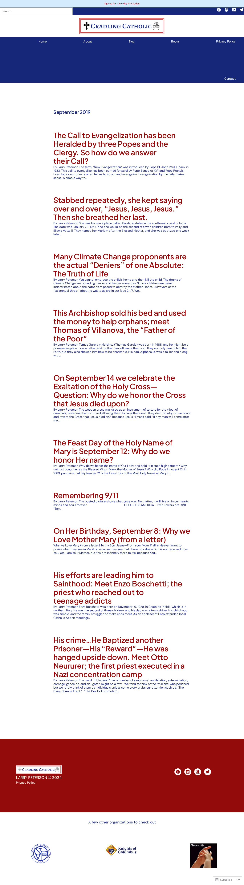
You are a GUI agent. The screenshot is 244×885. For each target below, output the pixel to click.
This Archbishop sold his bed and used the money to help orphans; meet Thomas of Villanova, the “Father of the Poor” (119, 325)
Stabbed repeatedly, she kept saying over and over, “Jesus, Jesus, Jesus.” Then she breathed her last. (118, 208)
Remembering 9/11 (85, 495)
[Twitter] (241, 9)
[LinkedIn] (234, 9)
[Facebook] (219, 9)
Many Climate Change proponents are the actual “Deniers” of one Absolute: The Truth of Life (119, 265)
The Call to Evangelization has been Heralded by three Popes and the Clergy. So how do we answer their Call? (114, 148)
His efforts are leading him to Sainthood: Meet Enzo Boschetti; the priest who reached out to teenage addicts (117, 588)
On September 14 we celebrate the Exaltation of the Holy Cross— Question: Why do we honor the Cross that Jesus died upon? (119, 390)
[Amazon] (226, 9)
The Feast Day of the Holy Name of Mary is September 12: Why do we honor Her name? (113, 451)
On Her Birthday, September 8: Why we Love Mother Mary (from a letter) (121, 535)
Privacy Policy (25, 783)
